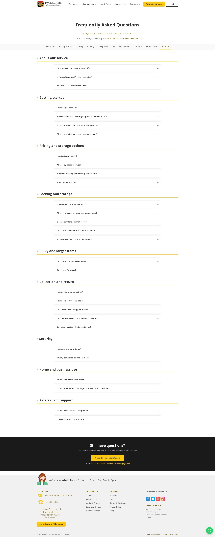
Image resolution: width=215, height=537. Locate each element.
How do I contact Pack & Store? (71, 419)
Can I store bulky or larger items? (72, 261)
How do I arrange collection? (70, 292)
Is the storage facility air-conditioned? (74, 239)
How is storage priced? (67, 156)
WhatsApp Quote (154, 4)
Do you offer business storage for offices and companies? (83, 388)
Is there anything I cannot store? (71, 222)
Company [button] (134, 4)
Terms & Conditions (118, 503)
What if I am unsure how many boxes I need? (77, 213)
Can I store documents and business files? (76, 230)
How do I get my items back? (70, 300)
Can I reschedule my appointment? (72, 309)
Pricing (80, 46)
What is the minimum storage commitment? (77, 134)
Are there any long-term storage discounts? (77, 173)
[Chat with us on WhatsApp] (209, 530)
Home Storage (92, 495)
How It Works (105, 4)
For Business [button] (88, 4)
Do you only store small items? (71, 379)
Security (138, 46)
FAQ (111, 499)
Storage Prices (120, 4)
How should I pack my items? (70, 204)
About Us (50, 46)
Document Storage (93, 507)
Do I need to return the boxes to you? (74, 327)
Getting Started (66, 46)
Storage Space (91, 499)
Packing (90, 46)
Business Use (151, 46)
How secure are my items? (69, 349)
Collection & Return (121, 46)
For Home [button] (73, 4)
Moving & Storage (93, 503)
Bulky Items (104, 46)
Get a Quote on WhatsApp (107, 458)
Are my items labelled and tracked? (72, 357)
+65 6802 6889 (131, 38)
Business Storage (93, 510)
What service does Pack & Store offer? (74, 68)
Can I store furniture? (66, 270)
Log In (172, 4)
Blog (112, 510)
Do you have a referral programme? (73, 410)
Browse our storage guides (118, 464)
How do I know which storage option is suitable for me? (82, 116)
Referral (165, 46)
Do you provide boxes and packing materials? (77, 125)
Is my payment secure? (67, 182)
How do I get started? (67, 107)
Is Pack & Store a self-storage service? (74, 77)
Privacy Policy (115, 507)
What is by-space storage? (69, 165)
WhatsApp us (113, 38)
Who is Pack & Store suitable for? (72, 85)
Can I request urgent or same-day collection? (77, 318)
